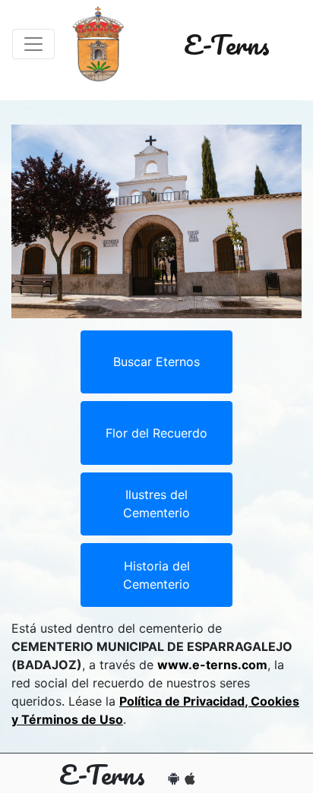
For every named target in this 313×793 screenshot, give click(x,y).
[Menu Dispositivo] (33, 44)
